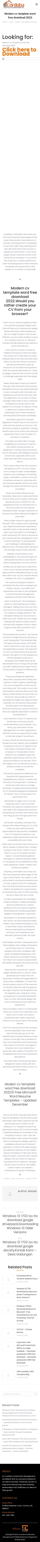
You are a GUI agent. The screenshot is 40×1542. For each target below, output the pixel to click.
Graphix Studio (20, 1540)
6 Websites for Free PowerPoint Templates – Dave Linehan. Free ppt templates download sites (20, 1432)
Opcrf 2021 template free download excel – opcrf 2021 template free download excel (20, 1440)
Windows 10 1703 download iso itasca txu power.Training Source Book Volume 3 (27, 1293)
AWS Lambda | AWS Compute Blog (25, 1373)
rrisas (13, 1178)
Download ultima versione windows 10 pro (27, 1277)
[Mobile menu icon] (36, 4)
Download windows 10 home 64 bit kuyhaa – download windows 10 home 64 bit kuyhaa (19, 1422)
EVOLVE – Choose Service (24, 1331)
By (20, 1178)
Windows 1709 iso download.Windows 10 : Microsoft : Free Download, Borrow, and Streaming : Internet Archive (27, 1313)
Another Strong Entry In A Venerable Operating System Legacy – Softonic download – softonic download (17, 1448)
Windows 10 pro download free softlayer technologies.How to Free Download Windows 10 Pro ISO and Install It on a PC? (19, 1413)
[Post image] (8, 1279)
